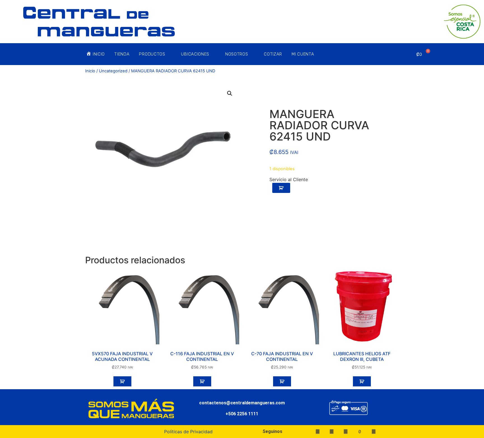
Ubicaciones (195, 54)
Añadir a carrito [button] (122, 381)
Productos (152, 54)
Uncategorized (113, 70)
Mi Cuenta (303, 54)
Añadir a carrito (281, 188)
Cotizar (273, 54)
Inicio (90, 70)
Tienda (121, 54)
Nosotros (236, 54)
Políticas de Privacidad (188, 431)
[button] (230, 93)
